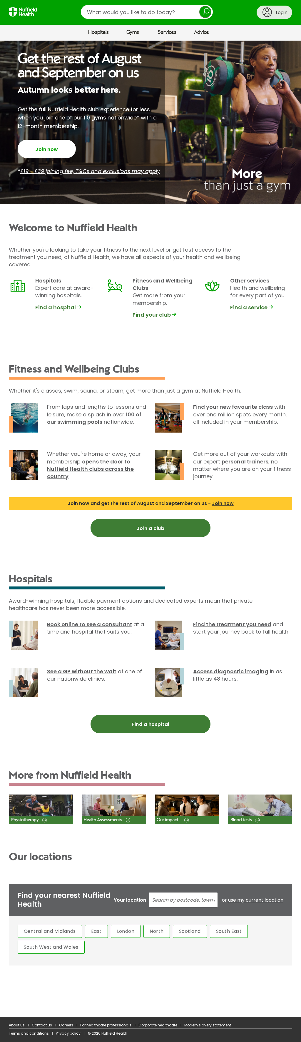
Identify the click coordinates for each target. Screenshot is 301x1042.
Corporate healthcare (157, 1025)
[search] (147, 12)
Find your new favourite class (233, 407)
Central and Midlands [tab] (50, 931)
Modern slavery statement (207, 1025)
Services (167, 32)
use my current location (255, 900)
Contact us (42, 1025)
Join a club (150, 528)
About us (17, 1025)
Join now (46, 149)
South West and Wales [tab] (51, 947)
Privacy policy (68, 1033)
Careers (66, 1025)
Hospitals (98, 32)
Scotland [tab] (190, 931)
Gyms (132, 32)
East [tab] (96, 931)
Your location (130, 900)
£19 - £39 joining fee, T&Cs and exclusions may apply (90, 171)
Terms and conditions (29, 1033)
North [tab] (156, 931)
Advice (201, 32)
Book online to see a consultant (89, 624)
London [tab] (126, 931)
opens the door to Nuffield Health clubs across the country (90, 469)
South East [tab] (229, 931)
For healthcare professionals (105, 1025)
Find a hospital (150, 724)
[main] (150, 529)
